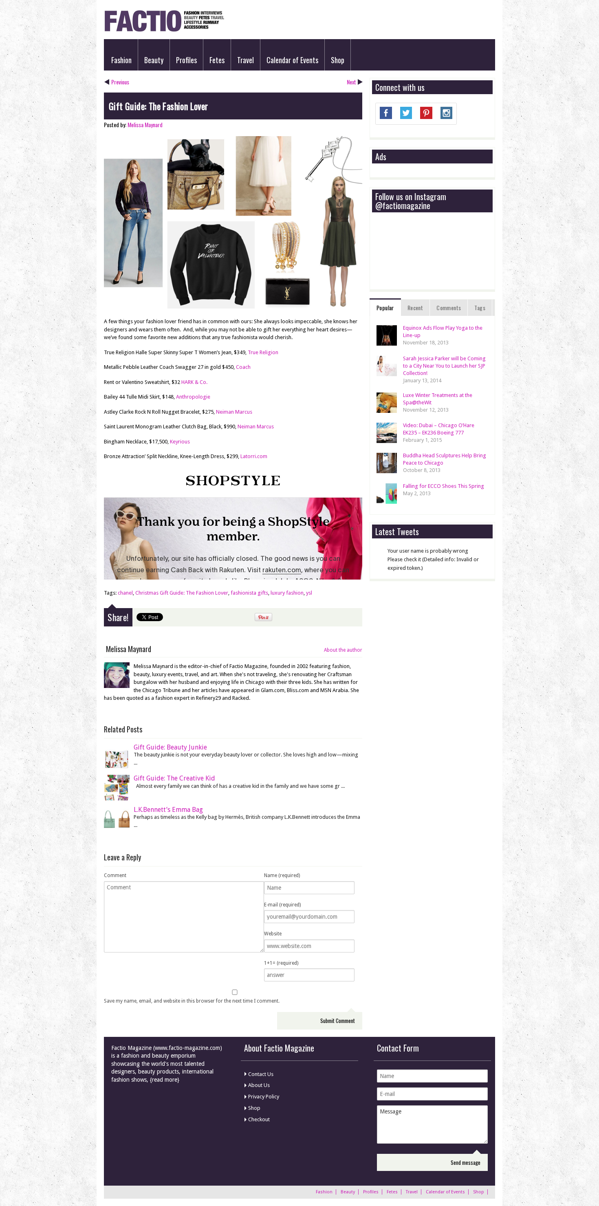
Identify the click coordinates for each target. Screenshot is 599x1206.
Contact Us (260, 1074)
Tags (479, 307)
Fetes (217, 60)
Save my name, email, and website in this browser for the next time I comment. (192, 1001)
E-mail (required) (282, 905)
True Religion (263, 352)
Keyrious (180, 442)
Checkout (259, 1119)
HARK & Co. (194, 382)
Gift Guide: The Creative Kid (174, 778)
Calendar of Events (292, 60)
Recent (415, 307)
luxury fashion (287, 593)
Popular (385, 307)
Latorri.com (253, 456)
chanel (125, 593)
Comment (115, 875)
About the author (343, 650)
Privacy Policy (263, 1097)
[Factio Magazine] (164, 30)
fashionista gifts (249, 593)
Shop (337, 60)
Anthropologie (193, 397)
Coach (243, 367)
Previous (120, 81)
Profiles (186, 60)
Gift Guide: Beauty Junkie (170, 747)
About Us (259, 1085)
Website (273, 934)
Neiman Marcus (234, 412)
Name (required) (282, 875)
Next (351, 81)
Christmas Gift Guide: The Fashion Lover (181, 593)
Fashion (121, 60)
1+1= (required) (281, 963)
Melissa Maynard (145, 124)
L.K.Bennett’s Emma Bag (168, 810)
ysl (309, 593)
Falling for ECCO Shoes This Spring (443, 486)
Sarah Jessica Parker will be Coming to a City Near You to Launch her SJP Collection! (444, 365)
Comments (448, 307)
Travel (245, 60)
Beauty (153, 60)
